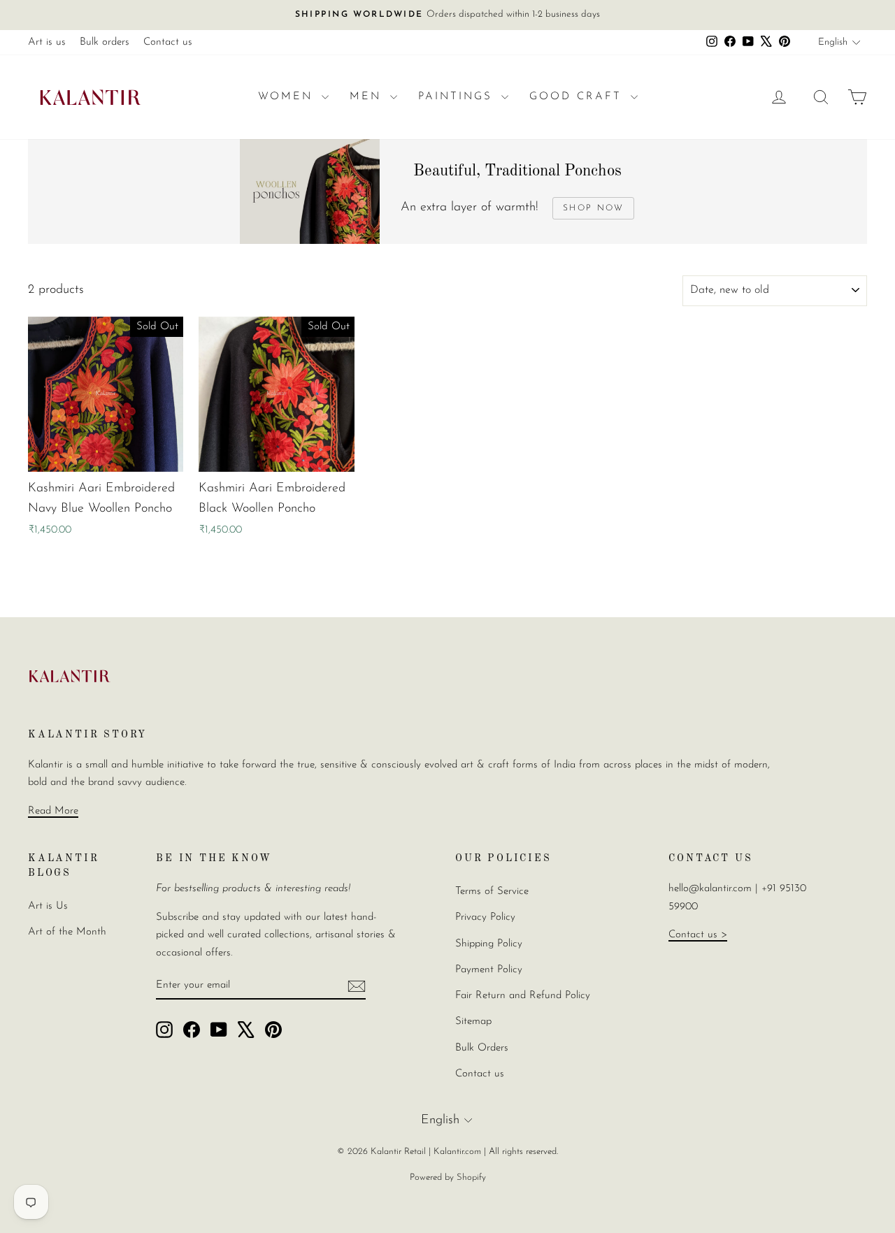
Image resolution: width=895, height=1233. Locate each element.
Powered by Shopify (448, 1177)
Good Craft (578, 97)
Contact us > (697, 935)
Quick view (105, 457)
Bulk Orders (481, 1048)
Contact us (167, 42)
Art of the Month (67, 932)
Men (368, 97)
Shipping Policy (488, 944)
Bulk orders (104, 42)
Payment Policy (488, 970)
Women (288, 97)
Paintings (458, 97)
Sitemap (473, 1021)
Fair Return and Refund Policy (522, 995)
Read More (53, 811)
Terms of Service (492, 891)
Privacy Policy (485, 917)
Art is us (47, 42)
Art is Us (48, 906)
